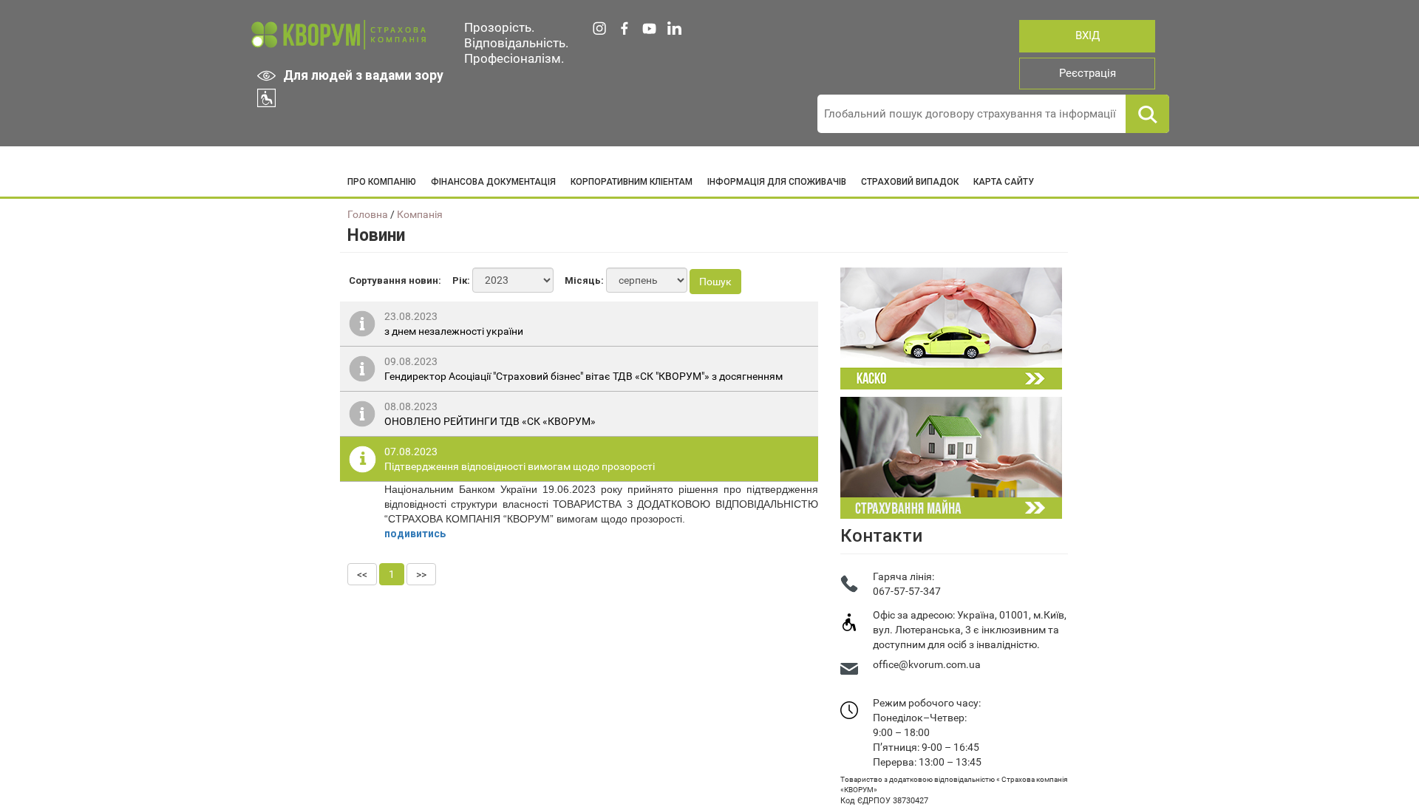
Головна (367, 214)
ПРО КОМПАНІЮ (381, 182)
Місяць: (584, 280)
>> (421, 574)
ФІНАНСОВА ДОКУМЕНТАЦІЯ (493, 182)
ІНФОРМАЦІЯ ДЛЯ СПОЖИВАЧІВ (776, 182)
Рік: (461, 280)
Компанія (420, 214)
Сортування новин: (395, 280)
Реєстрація (1087, 73)
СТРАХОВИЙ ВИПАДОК (910, 182)
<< (362, 574)
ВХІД (1087, 35)
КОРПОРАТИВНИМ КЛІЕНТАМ (632, 182)
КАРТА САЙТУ (1003, 182)
